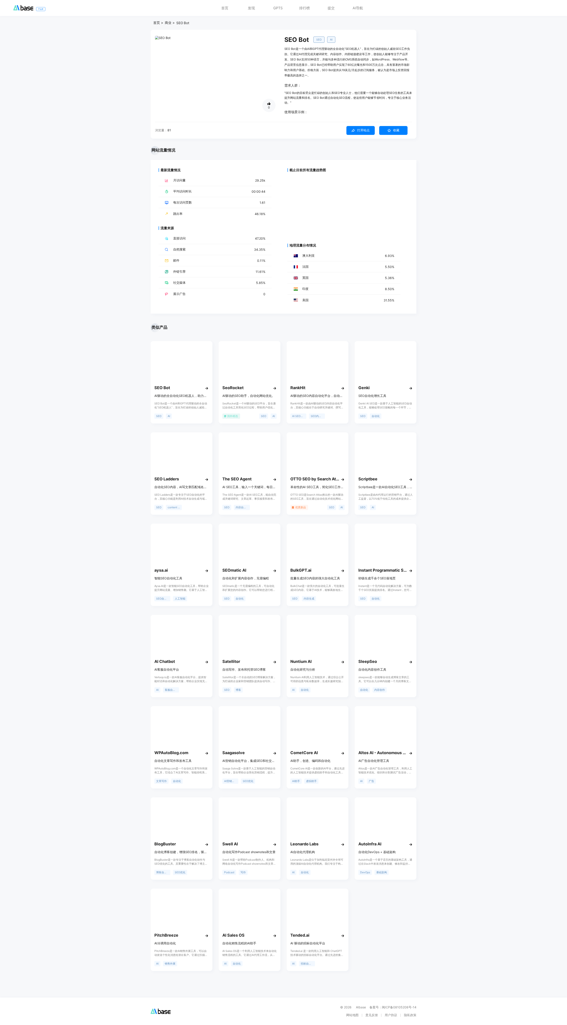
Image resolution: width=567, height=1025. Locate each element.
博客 (238, 689)
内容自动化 (242, 507)
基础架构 (381, 872)
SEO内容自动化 (318, 416)
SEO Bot (182, 23)
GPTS (278, 8)
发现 (251, 8)
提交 (331, 8)
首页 (224, 8)
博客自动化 (162, 872)
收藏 (396, 130)
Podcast (229, 872)
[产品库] (23, 9)
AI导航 (358, 8)
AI (331, 39)
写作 (243, 872)
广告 (371, 781)
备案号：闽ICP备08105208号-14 (392, 1007)
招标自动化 (307, 963)
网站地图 (352, 1015)
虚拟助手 (311, 781)
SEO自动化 (162, 598)
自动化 (376, 416)
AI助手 (296, 781)
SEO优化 (248, 781)
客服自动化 (171, 689)
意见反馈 (371, 1015)
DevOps (365, 872)
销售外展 (170, 963)
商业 (168, 23)
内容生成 (309, 598)
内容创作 (379, 689)
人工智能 (180, 598)
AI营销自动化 (231, 781)
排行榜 (304, 8)
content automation (175, 507)
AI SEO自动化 (299, 416)
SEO (319, 39)
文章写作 (161, 781)
